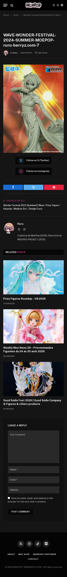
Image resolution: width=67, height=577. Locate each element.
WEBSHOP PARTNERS (44, 554)
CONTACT (33, 559)
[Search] (11, 5)
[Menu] (5, 5)
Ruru (15, 53)
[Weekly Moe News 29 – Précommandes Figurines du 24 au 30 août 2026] (33, 326)
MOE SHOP (24, 554)
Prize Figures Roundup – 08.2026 (24, 298)
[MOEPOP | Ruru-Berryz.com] (33, 5)
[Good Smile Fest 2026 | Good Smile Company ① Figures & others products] (33, 379)
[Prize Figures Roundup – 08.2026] (33, 277)
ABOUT (11, 554)
